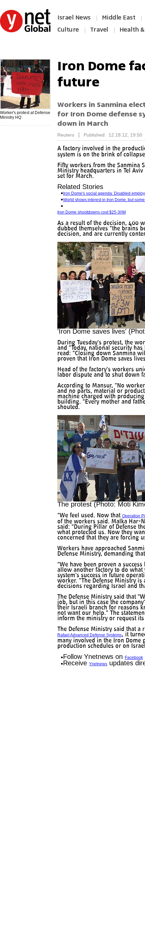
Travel (99, 29)
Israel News (74, 17)
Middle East (119, 17)
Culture (68, 29)
